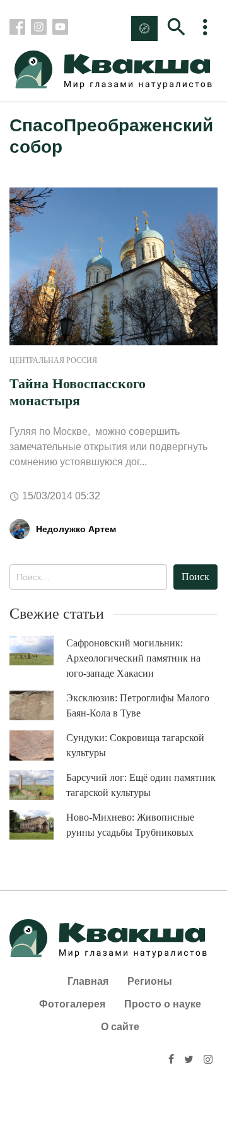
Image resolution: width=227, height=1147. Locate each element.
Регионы (149, 981)
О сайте (120, 1026)
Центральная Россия (53, 360)
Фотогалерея (72, 1004)
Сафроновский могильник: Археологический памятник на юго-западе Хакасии (133, 658)
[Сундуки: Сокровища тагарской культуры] (37, 745)
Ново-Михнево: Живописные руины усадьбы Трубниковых (130, 825)
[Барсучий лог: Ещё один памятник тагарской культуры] (37, 785)
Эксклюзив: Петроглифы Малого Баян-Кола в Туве (137, 705)
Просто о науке (162, 1004)
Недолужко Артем (76, 529)
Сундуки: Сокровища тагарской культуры (135, 745)
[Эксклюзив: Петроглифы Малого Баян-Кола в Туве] (37, 705)
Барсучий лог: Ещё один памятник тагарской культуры (141, 785)
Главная (87, 981)
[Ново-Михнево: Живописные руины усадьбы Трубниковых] (37, 825)
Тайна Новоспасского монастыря (77, 392)
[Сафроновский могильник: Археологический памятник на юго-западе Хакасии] (37, 650)
